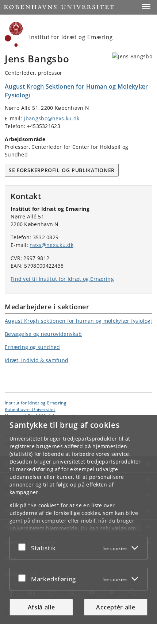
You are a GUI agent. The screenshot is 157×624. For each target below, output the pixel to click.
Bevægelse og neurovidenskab (43, 333)
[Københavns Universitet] (14, 34)
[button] (146, 6)
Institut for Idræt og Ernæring (35, 403)
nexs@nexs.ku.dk (51, 244)
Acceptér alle (115, 607)
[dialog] (78, 519)
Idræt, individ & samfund (36, 360)
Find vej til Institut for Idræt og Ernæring (62, 278)
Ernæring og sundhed (32, 347)
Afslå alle (41, 607)
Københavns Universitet (30, 409)
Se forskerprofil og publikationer (62, 170)
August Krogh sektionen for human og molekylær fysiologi (78, 320)
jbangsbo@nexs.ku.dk (51, 118)
